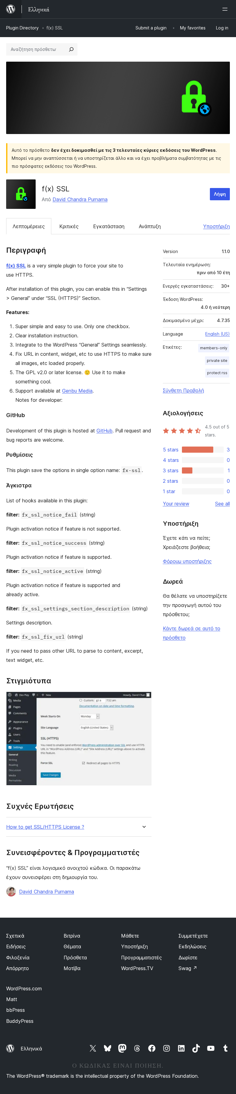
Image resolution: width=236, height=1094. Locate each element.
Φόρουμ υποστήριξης (187, 561)
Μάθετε (130, 936)
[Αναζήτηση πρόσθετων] (71, 49)
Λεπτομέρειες (29, 226)
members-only (213, 348)
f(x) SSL (16, 266)
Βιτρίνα (72, 936)
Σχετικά (15, 936)
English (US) (217, 333)
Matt (11, 999)
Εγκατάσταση (108, 226)
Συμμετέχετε (193, 936)
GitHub (104, 431)
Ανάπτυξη (150, 226)
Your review (176, 504)
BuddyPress (19, 1021)
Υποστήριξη (216, 226)
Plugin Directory (22, 27)
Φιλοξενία (18, 957)
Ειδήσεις (16, 946)
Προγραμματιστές (141, 957)
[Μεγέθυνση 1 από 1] (143, 700)
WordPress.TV (137, 968)
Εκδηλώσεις (192, 946)
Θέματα (72, 946)
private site (217, 360)
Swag (188, 968)
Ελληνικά (31, 1049)
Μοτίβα (72, 968)
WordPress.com (24, 988)
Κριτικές (69, 226)
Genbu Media (77, 391)
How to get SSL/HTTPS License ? (45, 827)
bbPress (15, 1010)
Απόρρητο (17, 968)
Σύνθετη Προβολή (183, 390)
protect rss (217, 372)
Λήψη (220, 194)
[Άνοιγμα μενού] (226, 9)
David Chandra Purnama (80, 199)
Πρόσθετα (75, 957)
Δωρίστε (188, 957)
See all (222, 504)
